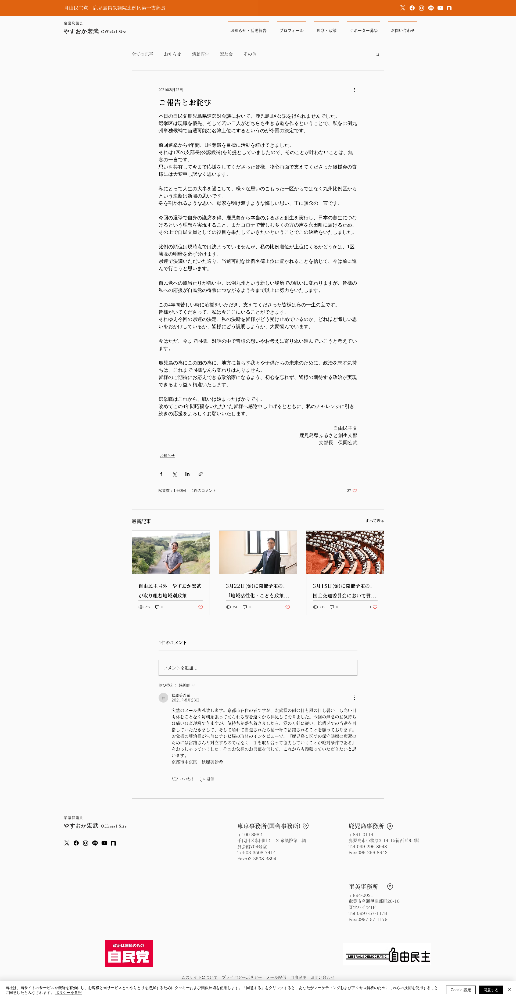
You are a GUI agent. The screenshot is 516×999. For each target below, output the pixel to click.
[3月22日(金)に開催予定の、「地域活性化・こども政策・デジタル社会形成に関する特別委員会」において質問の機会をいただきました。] (258, 552)
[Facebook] (412, 8)
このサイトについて (199, 977)
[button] (377, 54)
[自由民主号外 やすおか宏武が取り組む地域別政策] (171, 552)
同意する (491, 989)
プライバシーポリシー (242, 977)
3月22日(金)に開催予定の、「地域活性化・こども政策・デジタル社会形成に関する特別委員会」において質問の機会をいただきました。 (257, 591)
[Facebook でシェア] (161, 474)
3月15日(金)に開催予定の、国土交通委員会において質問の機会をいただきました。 (344, 591)
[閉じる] (509, 990)
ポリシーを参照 (68, 992)
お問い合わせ (322, 977)
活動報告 (200, 54)
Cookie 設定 (461, 989)
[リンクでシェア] (200, 474)
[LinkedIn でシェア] (187, 474)
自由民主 (298, 977)
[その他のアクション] (354, 90)
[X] (402, 8)
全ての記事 (142, 54)
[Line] (431, 8)
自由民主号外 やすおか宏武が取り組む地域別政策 (169, 590)
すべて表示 (375, 521)
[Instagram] (421, 8)
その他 (249, 54)
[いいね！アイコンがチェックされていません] (174, 779)
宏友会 (226, 54)
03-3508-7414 (261, 852)
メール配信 (276, 977)
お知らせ (172, 54)
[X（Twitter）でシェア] (174, 474)
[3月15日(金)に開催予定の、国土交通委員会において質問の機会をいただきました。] (345, 552)
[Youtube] (440, 8)
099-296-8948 (372, 846)
